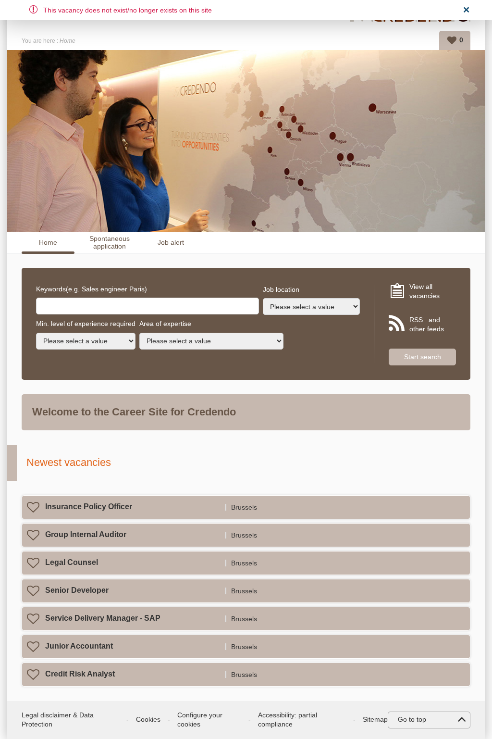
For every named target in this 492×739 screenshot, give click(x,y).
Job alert (171, 242)
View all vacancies (424, 291)
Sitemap (375, 719)
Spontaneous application (109, 243)
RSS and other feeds (426, 324)
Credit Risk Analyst (80, 674)
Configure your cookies (199, 719)
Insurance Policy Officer (88, 506)
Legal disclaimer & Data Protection (58, 719)
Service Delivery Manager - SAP (102, 618)
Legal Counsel (71, 562)
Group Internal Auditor (85, 534)
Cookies (148, 719)
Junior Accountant (79, 646)
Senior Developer (77, 590)
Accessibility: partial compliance (287, 719)
